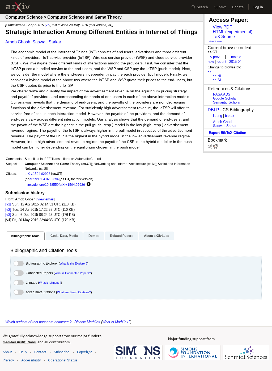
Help (23, 352)
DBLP (213, 110)
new (211, 62)
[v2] (8, 210)
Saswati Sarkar (46, 42)
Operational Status (62, 360)
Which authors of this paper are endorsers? (38, 322)
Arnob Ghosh (17, 42)
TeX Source (224, 36)
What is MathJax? (116, 322)
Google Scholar (225, 98)
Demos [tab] (93, 236)
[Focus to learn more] (88, 184)
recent (221, 62)
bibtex (229, 116)
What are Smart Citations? (74, 292)
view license (215, 41)
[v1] (8, 204)
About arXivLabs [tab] (156, 236)
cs (209, 72)
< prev (215, 57)
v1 (47, 25)
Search (202, 7)
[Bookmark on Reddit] (215, 148)
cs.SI (217, 80)
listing (217, 116)
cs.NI (217, 76)
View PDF (222, 27)
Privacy (8, 360)
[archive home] (17, 7)
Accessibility (31, 360)
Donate (238, 7)
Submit (220, 7)
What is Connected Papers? (73, 273)
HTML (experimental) (232, 32)
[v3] (8, 215)
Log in (258, 7)
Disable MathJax (87, 322)
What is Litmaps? (50, 282)
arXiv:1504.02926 (37, 173)
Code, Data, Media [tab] (64, 236)
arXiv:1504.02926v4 (44, 179)
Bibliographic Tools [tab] (25, 236)
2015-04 (235, 62)
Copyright (84, 352)
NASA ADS (221, 94)
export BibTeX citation (227, 133)
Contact (40, 352)
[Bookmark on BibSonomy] (210, 148)
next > (236, 57)
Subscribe (62, 352)
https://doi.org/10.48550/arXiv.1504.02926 (55, 184)
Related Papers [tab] (121, 236)
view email (45, 199)
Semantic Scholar (226, 102)
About (7, 352)
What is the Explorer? (73, 263)
